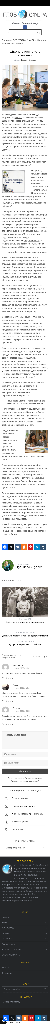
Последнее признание (23, 806)
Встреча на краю (20, 798)
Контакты (6, 968)
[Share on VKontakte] (18, 547)
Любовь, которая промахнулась (27, 814)
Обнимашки (18, 829)
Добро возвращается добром (25, 643)
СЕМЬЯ (5, 933)
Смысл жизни (8, 944)
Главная (6, 40)
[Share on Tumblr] (43, 547)
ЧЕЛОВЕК (7, 939)
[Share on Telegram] (37, 547)
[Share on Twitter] (11, 547)
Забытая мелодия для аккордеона (25, 622)
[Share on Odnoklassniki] (24, 547)
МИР (4, 923)
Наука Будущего (20, 822)
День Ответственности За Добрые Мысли (25, 634)
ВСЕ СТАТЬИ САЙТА (23, 40)
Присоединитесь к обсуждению (11, 656)
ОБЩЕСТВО (8, 928)
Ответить (9, 678)
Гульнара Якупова (28, 60)
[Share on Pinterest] (30, 547)
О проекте (7, 973)
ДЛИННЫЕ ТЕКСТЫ (11, 949)
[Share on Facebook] (5, 547)
